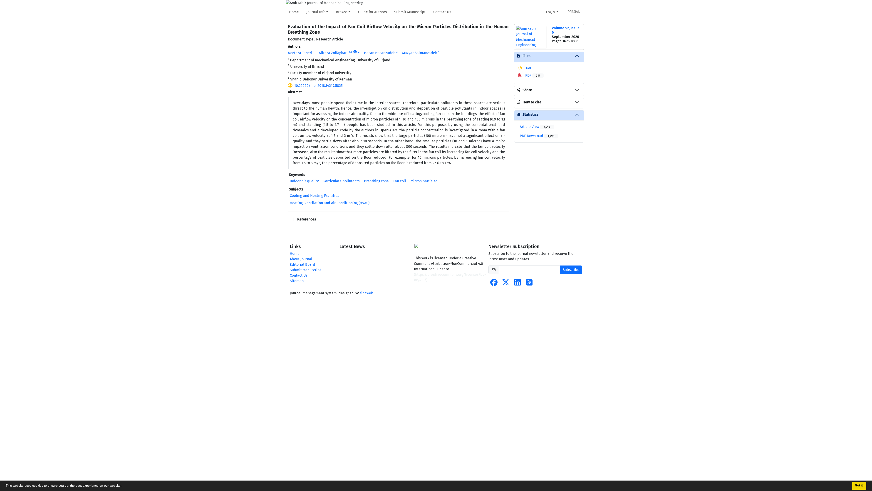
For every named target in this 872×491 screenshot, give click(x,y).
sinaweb (366, 293)
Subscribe (571, 270)
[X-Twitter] (505, 284)
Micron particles (424, 181)
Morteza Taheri (300, 53)
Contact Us (442, 12)
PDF (532, 75)
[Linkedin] (517, 284)
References (306, 219)
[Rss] (529, 284)
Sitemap (297, 281)
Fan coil (399, 181)
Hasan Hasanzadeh (379, 53)
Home (294, 12)
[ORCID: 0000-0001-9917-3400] (355, 51)
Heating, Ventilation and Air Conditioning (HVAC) (329, 203)
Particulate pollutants (341, 181)
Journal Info (315, 12)
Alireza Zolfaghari (333, 53)
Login (551, 12)
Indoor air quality (304, 181)
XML (528, 68)
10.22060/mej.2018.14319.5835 (318, 85)
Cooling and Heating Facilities (314, 195)
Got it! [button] (859, 485)
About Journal (301, 259)
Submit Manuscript (410, 12)
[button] (123, 486)
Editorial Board (302, 264)
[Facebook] (493, 284)
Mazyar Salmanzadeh (419, 53)
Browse (342, 12)
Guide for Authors (372, 12)
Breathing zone (376, 181)
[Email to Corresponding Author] (350, 51)
